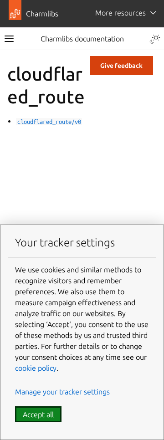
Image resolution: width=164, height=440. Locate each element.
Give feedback (121, 65)
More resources (120, 13)
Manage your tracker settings (62, 392)
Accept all (38, 414)
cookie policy (35, 368)
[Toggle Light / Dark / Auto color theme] (154, 38)
